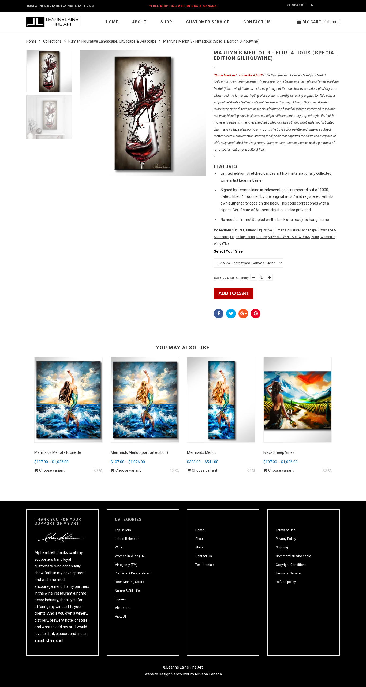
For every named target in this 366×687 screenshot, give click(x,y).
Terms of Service (288, 573)
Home (112, 22)
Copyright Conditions (291, 565)
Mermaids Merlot (201, 452)
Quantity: (242, 278)
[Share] (218, 313)
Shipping (282, 547)
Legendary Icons (242, 237)
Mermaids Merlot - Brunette (57, 452)
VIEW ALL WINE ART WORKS (289, 237)
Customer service (207, 22)
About (139, 22)
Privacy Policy (286, 539)
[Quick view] (101, 470)
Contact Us (257, 22)
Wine (315, 237)
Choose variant (52, 470)
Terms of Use (286, 530)
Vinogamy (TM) (126, 565)
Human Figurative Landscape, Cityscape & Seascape (112, 41)
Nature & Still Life (127, 591)
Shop (166, 22)
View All (121, 616)
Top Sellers (123, 530)
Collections (52, 41)
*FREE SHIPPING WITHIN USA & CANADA (183, 6)
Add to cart (233, 293)
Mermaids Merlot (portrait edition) (139, 452)
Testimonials (205, 565)
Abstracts (122, 608)
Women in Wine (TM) (130, 556)
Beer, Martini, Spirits (129, 582)
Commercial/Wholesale (293, 556)
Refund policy (286, 582)
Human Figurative (259, 230)
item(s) (321, 22)
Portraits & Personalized (133, 573)
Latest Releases (127, 539)
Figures (238, 230)
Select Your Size (228, 251)
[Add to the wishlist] (96, 470)
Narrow (261, 237)
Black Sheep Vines (278, 452)
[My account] (312, 5)
